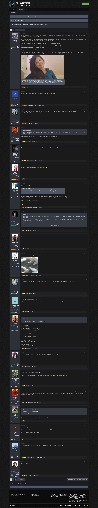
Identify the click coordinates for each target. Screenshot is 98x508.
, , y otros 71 (35, 105)
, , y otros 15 (32, 141)
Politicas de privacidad (77, 505)
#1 (86, 33)
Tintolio (78, 501)
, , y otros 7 (35, 457)
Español (13, 505)
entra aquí (38, 16)
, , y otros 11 (32, 293)
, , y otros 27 (33, 160)
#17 (86, 406)
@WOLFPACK (24, 463)
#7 (86, 183)
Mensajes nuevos (13, 12)
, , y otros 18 (32, 87)
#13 (86, 316)
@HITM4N (23, 167)
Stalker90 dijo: (26, 214)
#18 (86, 425)
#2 (86, 91)
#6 (86, 165)
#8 (86, 211)
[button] (16, 9)
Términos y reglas (68, 505)
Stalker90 (14, 26)
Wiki (29, 9)
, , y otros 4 (29, 439)
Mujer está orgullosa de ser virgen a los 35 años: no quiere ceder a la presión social (44, 80)
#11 (86, 279)
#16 (86, 390)
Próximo (21, 29)
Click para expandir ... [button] (54, 225)
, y (29, 366)
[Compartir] (85, 33)
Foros (21, 9)
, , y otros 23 (33, 178)
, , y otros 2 (33, 402)
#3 (86, 109)
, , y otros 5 (33, 248)
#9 (86, 234)
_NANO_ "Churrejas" (73, 495)
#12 (86, 297)
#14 (86, 352)
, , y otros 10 (33, 385)
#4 (86, 127)
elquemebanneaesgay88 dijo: (29, 409)
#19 (86, 443)
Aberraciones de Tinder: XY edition (29, 188)
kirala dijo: (25, 318)
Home (13, 9)
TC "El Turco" (82, 494)
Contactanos (60, 505)
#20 (86, 461)
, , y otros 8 (33, 207)
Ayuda (84, 505)
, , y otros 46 (33, 275)
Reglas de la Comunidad (35, 495)
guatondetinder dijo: (27, 130)
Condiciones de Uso (35, 494)
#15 (86, 370)
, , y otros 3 (32, 420)
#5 (86, 146)
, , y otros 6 (31, 230)
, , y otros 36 (32, 123)
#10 (86, 253)
